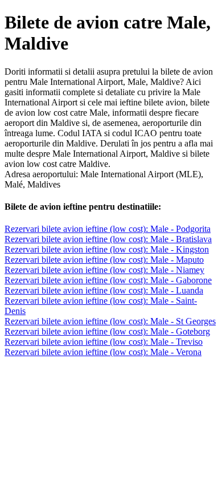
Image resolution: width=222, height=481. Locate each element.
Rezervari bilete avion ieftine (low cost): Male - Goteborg (107, 331)
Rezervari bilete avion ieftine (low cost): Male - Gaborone (108, 280)
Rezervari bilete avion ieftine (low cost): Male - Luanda (104, 290)
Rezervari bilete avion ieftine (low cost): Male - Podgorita (108, 229)
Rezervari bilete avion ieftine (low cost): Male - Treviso (104, 342)
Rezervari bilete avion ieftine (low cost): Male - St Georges (110, 321)
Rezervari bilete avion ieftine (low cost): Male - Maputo (104, 259)
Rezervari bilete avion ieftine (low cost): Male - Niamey (104, 270)
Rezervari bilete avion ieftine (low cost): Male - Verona (103, 352)
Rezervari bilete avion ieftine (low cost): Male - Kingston (107, 249)
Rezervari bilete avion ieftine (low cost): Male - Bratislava (108, 239)
